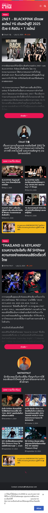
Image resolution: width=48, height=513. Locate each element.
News (5, 14)
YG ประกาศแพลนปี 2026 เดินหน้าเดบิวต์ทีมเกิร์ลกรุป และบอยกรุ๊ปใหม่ (35, 210)
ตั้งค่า (8, 503)
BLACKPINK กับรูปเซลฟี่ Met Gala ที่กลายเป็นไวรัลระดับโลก (11, 182)
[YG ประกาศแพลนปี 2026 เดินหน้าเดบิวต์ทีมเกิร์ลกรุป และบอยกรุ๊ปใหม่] (35, 200)
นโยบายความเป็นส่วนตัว (21, 498)
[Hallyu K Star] (7, 5)
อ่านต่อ (23, 115)
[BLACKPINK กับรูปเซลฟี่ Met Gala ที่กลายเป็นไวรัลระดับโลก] (12, 172)
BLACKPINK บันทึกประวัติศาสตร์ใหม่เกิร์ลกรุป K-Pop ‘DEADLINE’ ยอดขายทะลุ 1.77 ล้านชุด (35, 183)
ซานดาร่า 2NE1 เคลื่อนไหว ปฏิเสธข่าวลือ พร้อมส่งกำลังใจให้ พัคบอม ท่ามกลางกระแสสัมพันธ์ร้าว (12, 211)
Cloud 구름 (7, 34)
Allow (39, 508)
